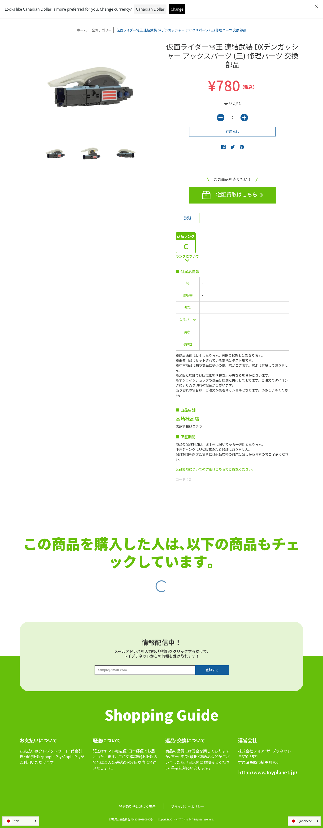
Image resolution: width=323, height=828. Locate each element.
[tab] (188, 218)
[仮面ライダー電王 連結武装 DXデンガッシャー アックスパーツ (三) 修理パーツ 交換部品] (55, 154)
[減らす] (220, 117)
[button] (223, 147)
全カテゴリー (102, 30)
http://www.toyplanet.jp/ (267, 772)
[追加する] (244, 117)
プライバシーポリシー (187, 806)
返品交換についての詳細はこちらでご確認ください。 (215, 469)
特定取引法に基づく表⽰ (137, 806)
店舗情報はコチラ (189, 426)
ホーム (82, 30)
